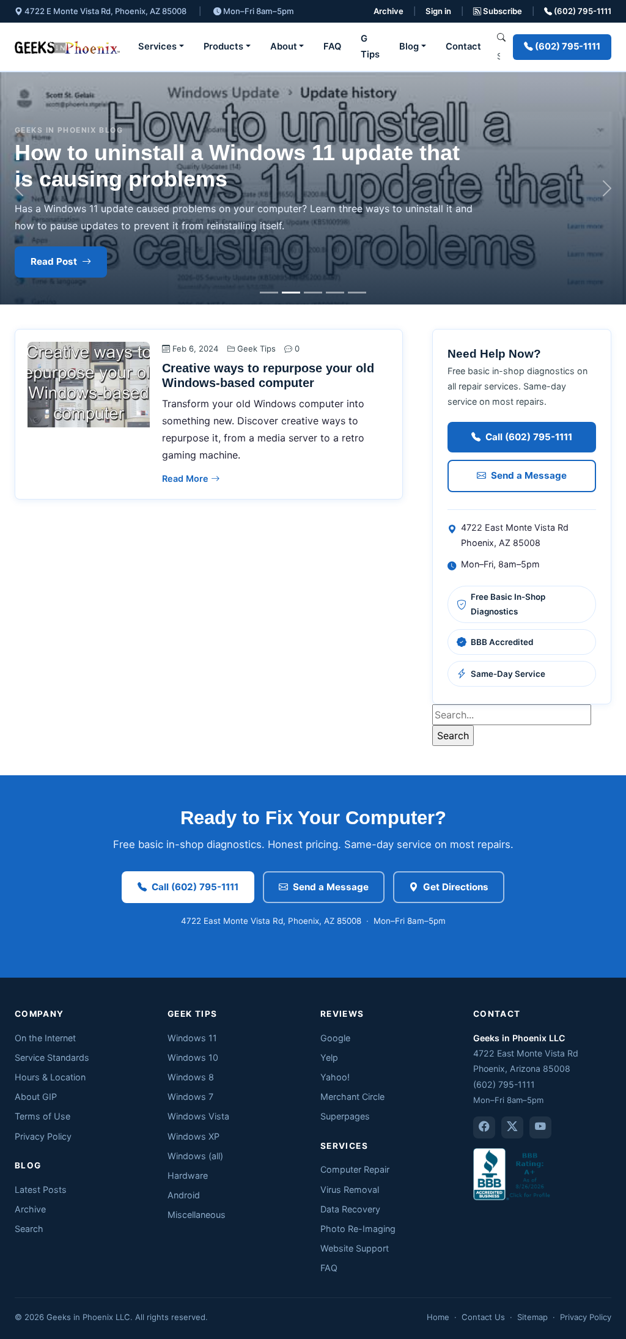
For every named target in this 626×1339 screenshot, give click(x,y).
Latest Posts (41, 1189)
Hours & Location (50, 1077)
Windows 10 (193, 1057)
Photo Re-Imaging (358, 1228)
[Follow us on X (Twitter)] (512, 1127)
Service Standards (52, 1057)
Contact (463, 46)
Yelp (329, 1057)
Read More (186, 478)
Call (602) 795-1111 (528, 437)
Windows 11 (192, 1038)
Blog (409, 46)
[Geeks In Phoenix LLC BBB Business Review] (513, 1173)
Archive (388, 11)
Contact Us (483, 1317)
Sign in (438, 11)
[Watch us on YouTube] (540, 1127)
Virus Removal (349, 1189)
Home (438, 1317)
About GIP (36, 1096)
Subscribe (501, 11)
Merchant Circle (352, 1096)
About (283, 46)
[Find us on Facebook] (484, 1127)
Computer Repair (354, 1169)
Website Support (354, 1248)
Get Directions (455, 887)
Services (157, 46)
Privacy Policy (43, 1136)
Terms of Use (42, 1116)
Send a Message (529, 475)
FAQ (332, 46)
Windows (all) (195, 1156)
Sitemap (532, 1317)
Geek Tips (256, 348)
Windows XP (193, 1136)
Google (335, 1038)
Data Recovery (350, 1209)
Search (29, 1228)
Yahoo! (335, 1077)
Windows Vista (198, 1116)
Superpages (345, 1116)
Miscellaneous (197, 1214)
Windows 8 (191, 1077)
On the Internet (45, 1038)
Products (223, 46)
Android (184, 1195)
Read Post (54, 261)
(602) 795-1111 (581, 11)
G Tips (370, 46)
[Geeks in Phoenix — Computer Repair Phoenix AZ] (67, 47)
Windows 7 (190, 1096)
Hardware (188, 1175)
